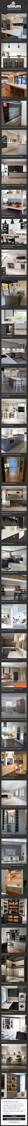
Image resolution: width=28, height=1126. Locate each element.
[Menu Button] (25, 2)
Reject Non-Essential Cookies (14, 1119)
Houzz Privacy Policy (12, 1107)
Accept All (14, 1116)
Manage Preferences (14, 1122)
